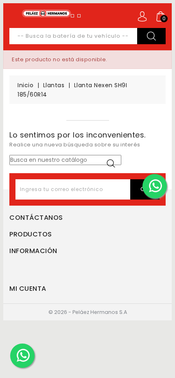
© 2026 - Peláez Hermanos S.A (87, 312)
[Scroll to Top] (163, 352)
